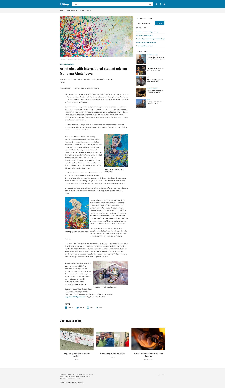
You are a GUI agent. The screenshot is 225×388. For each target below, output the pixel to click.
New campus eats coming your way (147, 32)
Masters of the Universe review (146, 42)
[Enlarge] (126, 136)
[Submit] (150, 4)
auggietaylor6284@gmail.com (75, 297)
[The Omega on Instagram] (160, 4)
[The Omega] (64, 4)
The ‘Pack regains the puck (144, 35)
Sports (82, 11)
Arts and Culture (71, 11)
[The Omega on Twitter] (163, 4)
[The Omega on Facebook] (157, 4)
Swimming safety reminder (144, 46)
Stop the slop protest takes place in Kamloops (150, 39)
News (61, 11)
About (89, 11)
